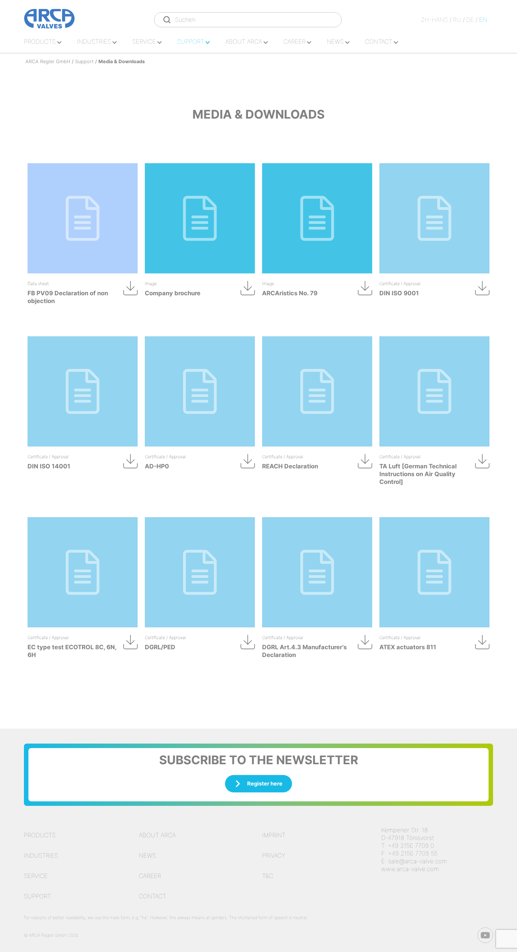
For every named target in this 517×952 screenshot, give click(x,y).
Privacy (273, 855)
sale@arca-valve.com (417, 861)
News (335, 41)
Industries (94, 41)
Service (144, 41)
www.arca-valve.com (410, 869)
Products (40, 41)
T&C (267, 876)
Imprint (273, 835)
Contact (378, 41)
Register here (264, 783)
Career (294, 41)
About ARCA (243, 41)
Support (190, 41)
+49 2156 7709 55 (412, 853)
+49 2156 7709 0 (411, 845)
